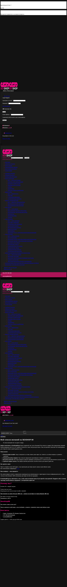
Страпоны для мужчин (15, 251)
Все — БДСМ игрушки (14, 180)
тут (18, 468)
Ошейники (11, 188)
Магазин (7, 162)
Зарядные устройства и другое (15, 264)
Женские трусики (13, 256)
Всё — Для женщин (13, 221)
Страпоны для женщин (15, 224)
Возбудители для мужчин (16, 205)
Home (2, 435)
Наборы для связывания (15, 182)
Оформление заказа (11, 167)
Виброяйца (11, 231)
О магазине (8, 170)
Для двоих (8, 207)
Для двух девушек (13, 222)
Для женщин (9, 219)
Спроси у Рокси (10, 164)
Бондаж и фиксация (14, 183)
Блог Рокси (8, 165)
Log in (4, 111)
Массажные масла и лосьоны (17, 210)
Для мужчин (9, 234)
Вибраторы (8, 192)
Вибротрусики (12, 229)
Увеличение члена (13, 248)
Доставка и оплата (11, 169)
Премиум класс (10, 175)
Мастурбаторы (12, 237)
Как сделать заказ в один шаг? (8, 504)
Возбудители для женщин (16, 204)
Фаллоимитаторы (13, 226)
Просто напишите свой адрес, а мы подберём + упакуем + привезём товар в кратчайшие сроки (25, 507)
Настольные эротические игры (17, 212)
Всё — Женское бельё (14, 254)
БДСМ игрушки (9, 178)
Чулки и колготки (13, 259)
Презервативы (12, 215)
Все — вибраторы (13, 193)
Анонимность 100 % (6, 498)
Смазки (10, 217)
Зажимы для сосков (14, 185)
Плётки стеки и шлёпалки (15, 190)
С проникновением (14, 197)
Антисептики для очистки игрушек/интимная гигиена (22, 263)
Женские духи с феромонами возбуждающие (22, 232)
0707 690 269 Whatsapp (9, 515)
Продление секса (13, 244)
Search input (6, 157)
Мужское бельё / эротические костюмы (20, 241)
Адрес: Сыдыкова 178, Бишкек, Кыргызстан (14, 513)
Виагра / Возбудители (11, 200)
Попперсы (11, 214)
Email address (7, 114)
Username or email (8, 100)
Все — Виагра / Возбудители (16, 202)
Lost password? (6, 106)
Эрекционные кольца (14, 249)
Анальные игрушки (11, 177)
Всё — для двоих (13, 209)
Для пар (10, 195)
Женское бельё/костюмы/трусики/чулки (17, 253)
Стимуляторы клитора (14, 199)
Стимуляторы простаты (15, 246)
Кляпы (10, 187)
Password (5, 103)
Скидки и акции (10, 173)
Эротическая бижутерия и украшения (19, 261)
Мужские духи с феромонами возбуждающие (22, 239)
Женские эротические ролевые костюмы (21, 258)
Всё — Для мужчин (13, 236)
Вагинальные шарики (14, 227)
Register (4, 120)
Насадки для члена (14, 243)
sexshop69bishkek (7, 516)
